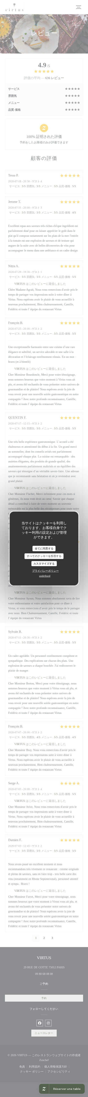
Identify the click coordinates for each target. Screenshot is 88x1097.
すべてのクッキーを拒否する (44, 556)
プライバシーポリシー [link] (45, 570)
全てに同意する (44, 548)
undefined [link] (44, 575)
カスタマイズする (44, 563)
